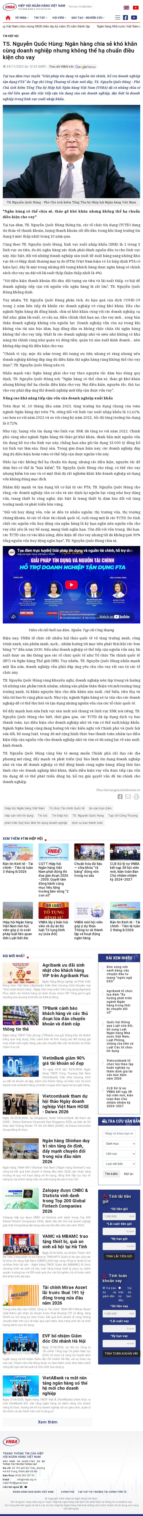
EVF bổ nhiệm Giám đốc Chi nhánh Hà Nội (64, 1338)
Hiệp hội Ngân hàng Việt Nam (25, 808)
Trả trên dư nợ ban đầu (124, 1294)
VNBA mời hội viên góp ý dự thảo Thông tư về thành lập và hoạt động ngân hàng (88, 930)
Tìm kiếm (111, 1174)
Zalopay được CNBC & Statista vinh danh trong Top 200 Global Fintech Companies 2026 (65, 1201)
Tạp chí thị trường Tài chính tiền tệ (102, 1492)
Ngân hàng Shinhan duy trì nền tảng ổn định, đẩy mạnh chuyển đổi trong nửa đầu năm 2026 (66, 1151)
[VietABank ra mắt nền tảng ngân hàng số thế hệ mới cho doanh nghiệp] (21, 1385)
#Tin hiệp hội (32, 838)
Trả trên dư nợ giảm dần (109, 1292)
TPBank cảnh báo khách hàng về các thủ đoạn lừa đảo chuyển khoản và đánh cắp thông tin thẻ (45, 1019)
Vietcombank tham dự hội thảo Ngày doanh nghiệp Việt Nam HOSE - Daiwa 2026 (65, 1104)
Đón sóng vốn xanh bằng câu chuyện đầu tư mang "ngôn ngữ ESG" (119, 974)
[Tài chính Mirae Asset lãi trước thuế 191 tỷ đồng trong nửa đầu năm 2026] (21, 1295)
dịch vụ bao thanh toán (87, 823)
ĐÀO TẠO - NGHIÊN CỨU (87, 17)
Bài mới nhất (14, 956)
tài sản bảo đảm (100, 808)
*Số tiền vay (119, 1306)
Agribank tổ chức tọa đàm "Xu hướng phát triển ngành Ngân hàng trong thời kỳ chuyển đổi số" (120, 1001)
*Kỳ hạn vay (119, 1336)
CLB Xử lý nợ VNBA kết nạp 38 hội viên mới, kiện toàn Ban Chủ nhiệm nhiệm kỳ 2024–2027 (125, 871)
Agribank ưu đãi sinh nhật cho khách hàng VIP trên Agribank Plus (65, 970)
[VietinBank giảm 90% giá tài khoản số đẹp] (21, 1066)
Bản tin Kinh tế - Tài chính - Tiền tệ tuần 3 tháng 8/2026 (18, 868)
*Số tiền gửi (119, 1209)
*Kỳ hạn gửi (119, 1239)
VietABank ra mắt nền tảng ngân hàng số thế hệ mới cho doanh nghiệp (65, 1385)
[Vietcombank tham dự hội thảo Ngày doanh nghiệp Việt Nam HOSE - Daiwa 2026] (21, 1104)
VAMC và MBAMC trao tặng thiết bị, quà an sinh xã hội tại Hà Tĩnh (65, 1241)
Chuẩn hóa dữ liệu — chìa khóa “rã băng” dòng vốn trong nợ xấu (88, 869)
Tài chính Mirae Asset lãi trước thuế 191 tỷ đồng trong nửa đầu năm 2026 (64, 1295)
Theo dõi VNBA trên (62, 66)
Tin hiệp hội (11, 36)
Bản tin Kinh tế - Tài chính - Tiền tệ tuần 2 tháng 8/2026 (125, 926)
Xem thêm (48, 1422)
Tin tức (43, 815)
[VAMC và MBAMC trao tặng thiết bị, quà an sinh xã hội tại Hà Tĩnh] (21, 1244)
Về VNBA (21, 17)
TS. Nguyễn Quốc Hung (88, 815)
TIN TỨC (40, 17)
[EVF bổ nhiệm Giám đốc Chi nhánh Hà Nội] (21, 1343)
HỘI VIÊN (59, 17)
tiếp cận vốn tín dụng (19, 815)
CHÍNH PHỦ (67, 1492)
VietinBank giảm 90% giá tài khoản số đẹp (63, 1060)
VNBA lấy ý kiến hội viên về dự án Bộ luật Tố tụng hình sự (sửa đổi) (53, 928)
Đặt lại (128, 1174)
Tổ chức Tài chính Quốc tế (67, 808)
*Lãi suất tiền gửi (119, 1224)
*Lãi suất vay (119, 1321)
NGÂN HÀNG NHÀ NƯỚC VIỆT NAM (33, 1492)
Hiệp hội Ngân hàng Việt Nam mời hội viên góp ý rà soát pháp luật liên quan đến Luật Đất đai (18, 930)
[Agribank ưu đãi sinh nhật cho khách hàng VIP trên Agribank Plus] (21, 973)
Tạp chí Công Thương (123, 815)
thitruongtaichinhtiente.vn (121, 790)
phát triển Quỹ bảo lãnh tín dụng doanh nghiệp (36, 823)
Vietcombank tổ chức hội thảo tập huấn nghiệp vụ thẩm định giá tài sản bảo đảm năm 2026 (120, 1069)
